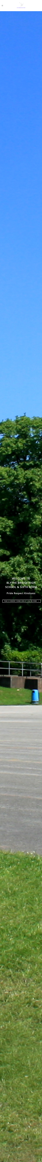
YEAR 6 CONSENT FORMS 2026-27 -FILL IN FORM (20, 601)
